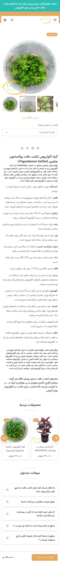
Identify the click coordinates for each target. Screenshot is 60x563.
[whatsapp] (22, 148)
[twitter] (32, 148)
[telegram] (27, 148)
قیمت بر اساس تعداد (48, 125)
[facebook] (38, 148)
